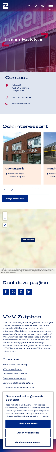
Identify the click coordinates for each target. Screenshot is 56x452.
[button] (28, 241)
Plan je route (18, 91)
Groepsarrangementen (14, 378)
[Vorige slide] (4, 189)
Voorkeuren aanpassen (28, 442)
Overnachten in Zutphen (15, 374)
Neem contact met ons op (15, 365)
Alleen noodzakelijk (28, 433)
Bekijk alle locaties (15, 199)
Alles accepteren (28, 423)
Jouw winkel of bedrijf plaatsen (18, 383)
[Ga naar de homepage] (5, 6)
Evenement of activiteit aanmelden (19, 388)
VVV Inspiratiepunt (12, 369)
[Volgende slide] (12, 189)
